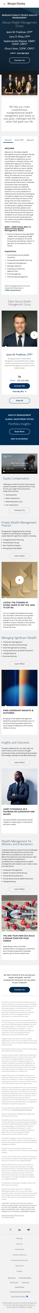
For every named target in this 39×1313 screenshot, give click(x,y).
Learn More (22, 556)
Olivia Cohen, (19, 48)
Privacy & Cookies (25, 1278)
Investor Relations (19, 1255)
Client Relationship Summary (22, 1110)
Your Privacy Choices (18, 1296)
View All (19, 400)
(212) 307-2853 (23, 380)
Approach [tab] (30, 140)
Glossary (19, 1238)
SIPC (13, 1307)
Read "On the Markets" (19, 439)
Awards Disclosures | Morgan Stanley (13, 1215)
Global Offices (19, 1287)
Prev (5, 335)
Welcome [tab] (8, 140)
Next (34, 335)
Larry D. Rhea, (19, 36)
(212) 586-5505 (23, 53)
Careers (19, 1271)
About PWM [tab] (19, 140)
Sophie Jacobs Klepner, (19, 42)
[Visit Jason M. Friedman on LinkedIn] (19, 377)
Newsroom (19, 1266)
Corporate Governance (19, 1260)
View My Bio (18, 391)
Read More (22, 431)
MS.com (19, 1244)
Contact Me (19, 386)
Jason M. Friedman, (19, 32)
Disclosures (19, 1249)
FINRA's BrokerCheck (13, 290)
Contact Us (19, 60)
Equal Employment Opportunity (20, 1292)
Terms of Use (14, 1282)
